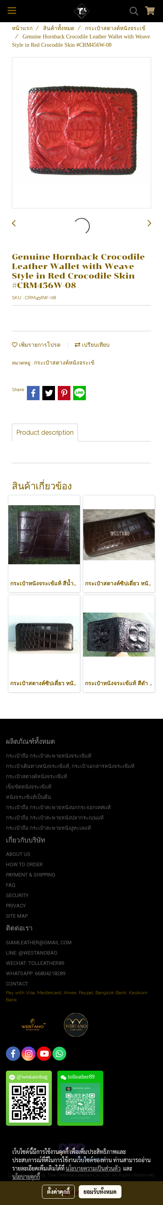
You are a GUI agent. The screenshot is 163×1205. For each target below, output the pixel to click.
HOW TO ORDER (24, 864)
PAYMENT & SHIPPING (30, 875)
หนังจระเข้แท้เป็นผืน (28, 797)
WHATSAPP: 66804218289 (35, 973)
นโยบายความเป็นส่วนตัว (93, 1168)
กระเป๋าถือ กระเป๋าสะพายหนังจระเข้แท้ (48, 756)
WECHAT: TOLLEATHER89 (35, 963)
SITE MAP (17, 916)
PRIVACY (16, 906)
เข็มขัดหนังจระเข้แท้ (28, 787)
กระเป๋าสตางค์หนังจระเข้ (64, 363)
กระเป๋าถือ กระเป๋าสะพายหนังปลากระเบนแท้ (55, 818)
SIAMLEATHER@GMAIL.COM (39, 942)
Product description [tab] (45, 432)
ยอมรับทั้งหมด (100, 1191)
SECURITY (17, 895)
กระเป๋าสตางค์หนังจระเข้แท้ (36, 776)
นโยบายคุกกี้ (26, 1176)
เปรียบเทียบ (95, 345)
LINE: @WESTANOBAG (31, 953)
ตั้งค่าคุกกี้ (58, 1191)
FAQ (10, 885)
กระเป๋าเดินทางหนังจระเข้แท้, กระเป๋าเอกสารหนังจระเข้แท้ (70, 766)
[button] (131, 11)
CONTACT (17, 984)
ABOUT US (18, 854)
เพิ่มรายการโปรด (39, 345)
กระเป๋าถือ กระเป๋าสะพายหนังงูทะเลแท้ (48, 828)
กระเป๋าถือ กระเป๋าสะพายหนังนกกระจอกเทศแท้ (58, 807)
